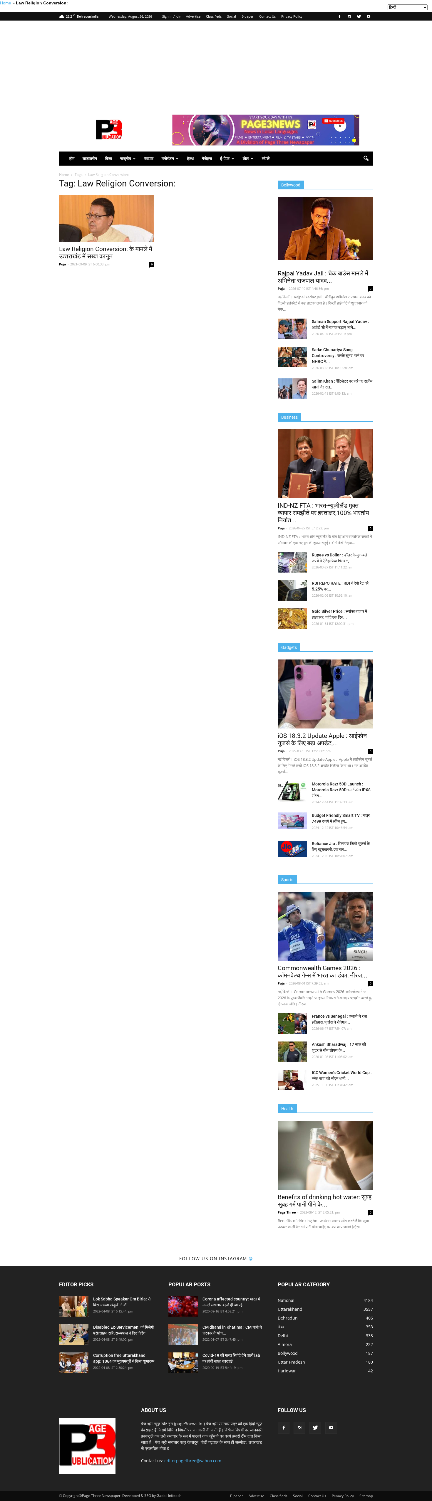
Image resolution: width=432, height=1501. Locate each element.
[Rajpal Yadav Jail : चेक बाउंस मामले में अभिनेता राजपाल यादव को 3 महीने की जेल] (325, 228)
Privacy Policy (291, 16)
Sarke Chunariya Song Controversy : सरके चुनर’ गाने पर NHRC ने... (338, 355)
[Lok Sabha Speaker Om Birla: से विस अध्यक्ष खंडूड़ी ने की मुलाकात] (73, 1306)
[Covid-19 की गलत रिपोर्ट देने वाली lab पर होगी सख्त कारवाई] (183, 1362)
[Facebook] (339, 16)
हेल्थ (190, 158)
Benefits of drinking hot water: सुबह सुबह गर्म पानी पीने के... (324, 1201)
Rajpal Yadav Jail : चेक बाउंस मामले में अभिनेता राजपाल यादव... (323, 277)
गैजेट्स (207, 158)
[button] (366, 159)
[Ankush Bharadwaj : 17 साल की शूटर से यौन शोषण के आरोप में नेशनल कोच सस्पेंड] (292, 1051)
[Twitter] (358, 16)
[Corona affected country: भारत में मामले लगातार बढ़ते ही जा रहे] (183, 1306)
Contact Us (267, 16)
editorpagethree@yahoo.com (192, 1460)
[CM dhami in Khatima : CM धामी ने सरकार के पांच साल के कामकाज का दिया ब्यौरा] (183, 1334)
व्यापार (148, 158)
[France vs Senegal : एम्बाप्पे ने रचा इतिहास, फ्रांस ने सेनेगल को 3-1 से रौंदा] (292, 1023)
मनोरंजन (168, 158)
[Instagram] (349, 16)
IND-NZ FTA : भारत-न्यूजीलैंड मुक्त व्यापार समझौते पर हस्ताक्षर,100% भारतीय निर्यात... (323, 513)
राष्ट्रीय (125, 158)
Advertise (193, 16)
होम (71, 158)
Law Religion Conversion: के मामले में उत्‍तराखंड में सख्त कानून (105, 252)
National (286, 1300)
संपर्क (265, 158)
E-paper (248, 16)
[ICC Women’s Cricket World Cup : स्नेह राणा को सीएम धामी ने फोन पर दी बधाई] (292, 1080)
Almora (285, 1344)
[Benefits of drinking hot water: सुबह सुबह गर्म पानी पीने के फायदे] (325, 1155)
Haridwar (287, 1371)
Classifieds (214, 16)
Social (231, 16)
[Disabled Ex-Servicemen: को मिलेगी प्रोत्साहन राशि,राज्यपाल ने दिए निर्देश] (73, 1334)
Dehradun (288, 1318)
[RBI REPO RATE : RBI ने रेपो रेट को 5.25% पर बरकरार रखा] (292, 590)
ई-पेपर (225, 158)
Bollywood (288, 1353)
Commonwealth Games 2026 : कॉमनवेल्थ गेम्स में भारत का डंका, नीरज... (322, 972)
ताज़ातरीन (90, 158)
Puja (62, 264)
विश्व (108, 158)
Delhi (283, 1335)
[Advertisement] (216, 64)
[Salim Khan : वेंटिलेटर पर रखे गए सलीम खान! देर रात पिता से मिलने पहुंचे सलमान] (292, 388)
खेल (246, 158)
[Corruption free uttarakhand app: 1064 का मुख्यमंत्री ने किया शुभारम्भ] (73, 1362)
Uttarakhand (290, 1309)
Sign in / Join (171, 16)
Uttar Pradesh (291, 1362)
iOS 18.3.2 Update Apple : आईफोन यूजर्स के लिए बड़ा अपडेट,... (322, 739)
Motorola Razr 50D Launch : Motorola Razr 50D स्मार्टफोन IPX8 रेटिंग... (341, 790)
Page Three (287, 1212)
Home (5, 3)
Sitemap (366, 1495)
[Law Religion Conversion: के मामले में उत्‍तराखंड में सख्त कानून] (106, 218)
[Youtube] (368, 16)
